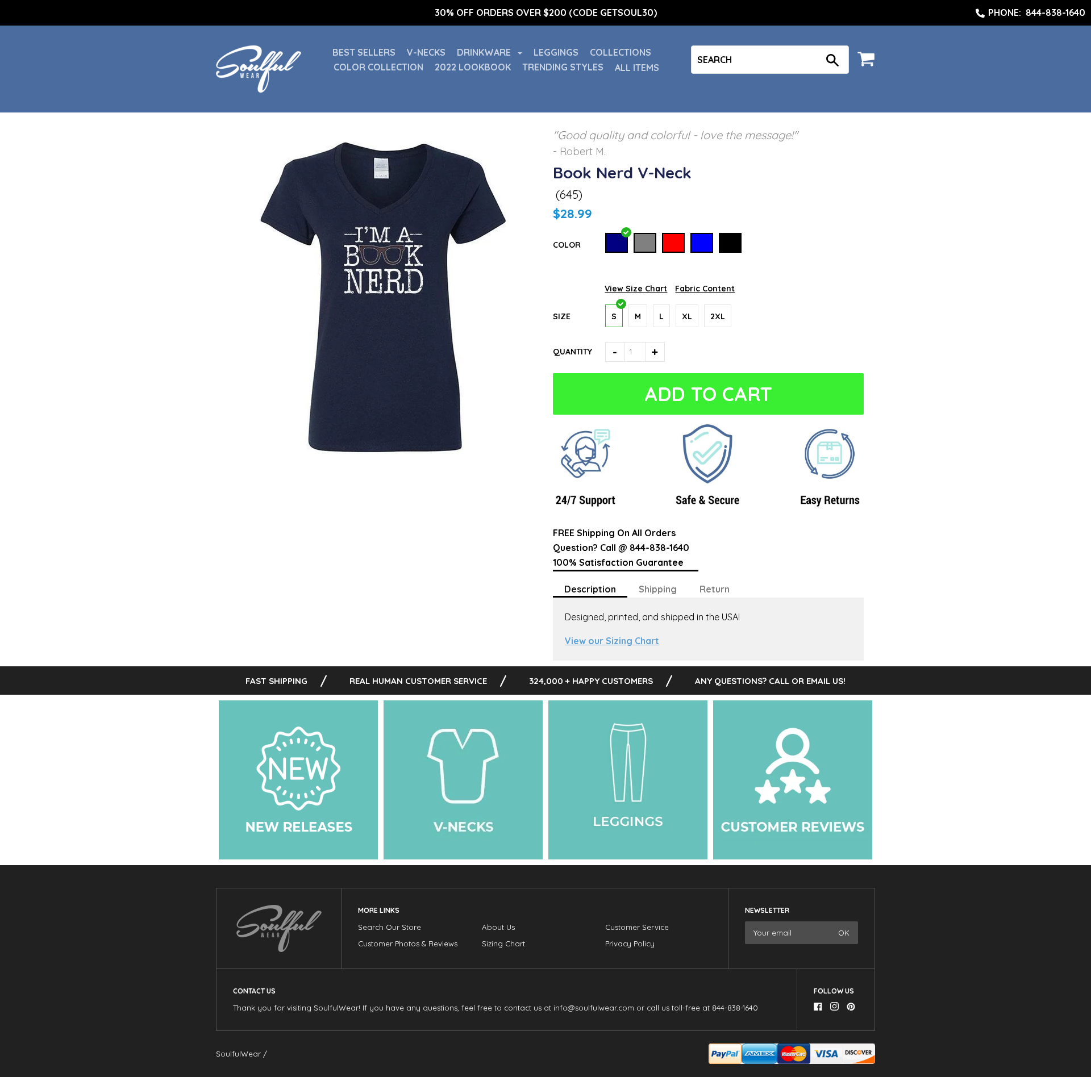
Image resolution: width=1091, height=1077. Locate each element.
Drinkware (485, 52)
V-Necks (426, 52)
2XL (717, 316)
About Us (498, 927)
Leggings (556, 52)
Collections (620, 52)
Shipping (658, 589)
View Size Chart (636, 288)
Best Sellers (363, 52)
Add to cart (709, 394)
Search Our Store (389, 927)
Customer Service (637, 927)
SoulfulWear (238, 1053)
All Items (637, 67)
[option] (545, 13)
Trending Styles (562, 67)
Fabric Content (705, 288)
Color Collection (378, 67)
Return (714, 589)
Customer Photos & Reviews (407, 943)
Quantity (572, 352)
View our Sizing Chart (612, 640)
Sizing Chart (503, 943)
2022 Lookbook (473, 67)
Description (590, 589)
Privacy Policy (630, 943)
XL (687, 316)
